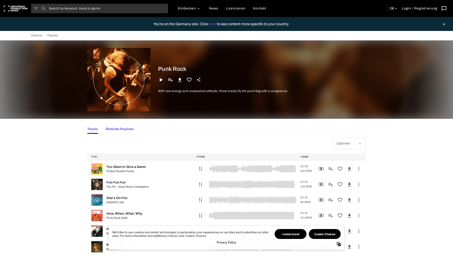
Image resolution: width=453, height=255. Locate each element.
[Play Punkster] (97, 231)
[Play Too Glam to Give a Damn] (97, 168)
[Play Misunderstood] (97, 246)
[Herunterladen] (180, 80)
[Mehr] (359, 169)
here (213, 24)
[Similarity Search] (321, 169)
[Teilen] (198, 80)
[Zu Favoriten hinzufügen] (189, 80)
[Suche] (43, 8)
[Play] (161, 80)
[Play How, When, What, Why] (97, 215)
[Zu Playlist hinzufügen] (170, 80)
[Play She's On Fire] (97, 200)
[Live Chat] (444, 8)
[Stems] (200, 169)
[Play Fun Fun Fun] (97, 184)
